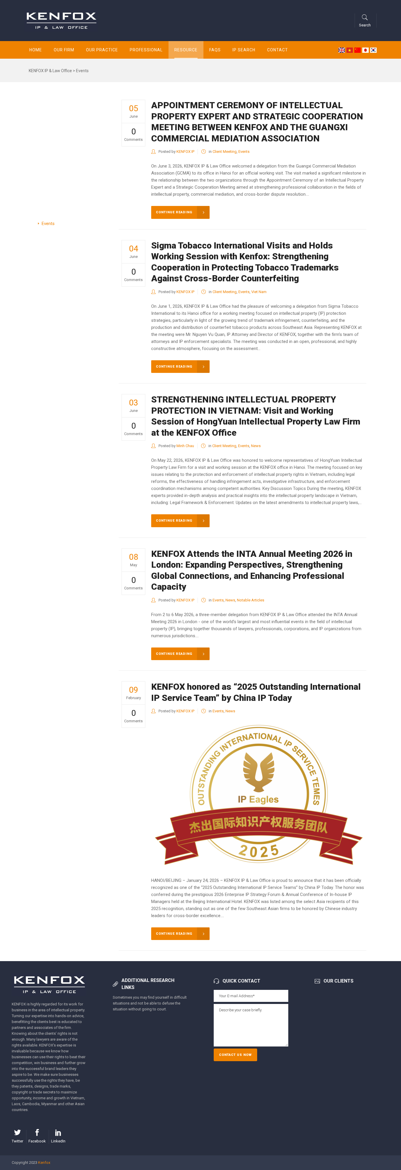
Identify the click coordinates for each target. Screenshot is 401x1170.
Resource (44, 110)
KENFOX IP (185, 151)
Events (48, 223)
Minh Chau (185, 446)
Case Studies (54, 182)
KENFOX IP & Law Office (50, 71)
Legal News (53, 162)
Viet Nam (259, 292)
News (47, 172)
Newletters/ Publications (65, 121)
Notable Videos (56, 203)
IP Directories (55, 131)
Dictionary (51, 213)
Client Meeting (225, 151)
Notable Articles (57, 192)
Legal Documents (58, 151)
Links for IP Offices (60, 141)
